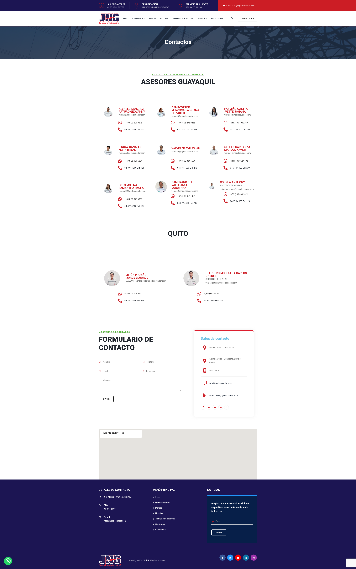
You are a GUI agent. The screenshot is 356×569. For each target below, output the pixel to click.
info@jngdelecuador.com (243, 5)
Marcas (152, 18)
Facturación (217, 18)
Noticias (164, 18)
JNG (147, 560)
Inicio (125, 18)
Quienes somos (138, 18)
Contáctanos (247, 19)
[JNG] (109, 18)
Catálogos (202, 18)
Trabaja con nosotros (182, 18)
